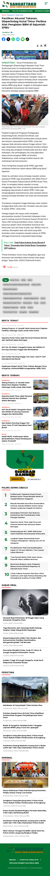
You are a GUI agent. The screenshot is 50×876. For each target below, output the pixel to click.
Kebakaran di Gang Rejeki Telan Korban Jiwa (22, 705)
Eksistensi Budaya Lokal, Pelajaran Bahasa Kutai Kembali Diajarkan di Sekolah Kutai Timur (25, 566)
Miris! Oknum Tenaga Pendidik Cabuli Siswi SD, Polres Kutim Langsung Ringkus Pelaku (24, 832)
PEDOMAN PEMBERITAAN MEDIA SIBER (24, 863)
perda (23, 307)
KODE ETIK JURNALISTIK (29, 860)
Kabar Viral (19, 15)
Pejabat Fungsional (10, 307)
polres (30, 307)
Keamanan (27, 303)
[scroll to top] (46, 862)
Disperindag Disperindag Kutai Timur (17, 294)
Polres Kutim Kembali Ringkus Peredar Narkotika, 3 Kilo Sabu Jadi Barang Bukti (25, 812)
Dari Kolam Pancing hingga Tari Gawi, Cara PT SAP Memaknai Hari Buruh (17, 425)
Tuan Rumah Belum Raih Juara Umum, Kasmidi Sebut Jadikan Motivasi (26, 558)
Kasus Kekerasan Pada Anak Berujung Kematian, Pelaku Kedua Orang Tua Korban (24, 791)
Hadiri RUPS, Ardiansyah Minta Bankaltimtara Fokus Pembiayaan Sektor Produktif (17, 439)
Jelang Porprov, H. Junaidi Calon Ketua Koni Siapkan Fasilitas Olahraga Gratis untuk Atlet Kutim (16, 385)
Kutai (36, 303)
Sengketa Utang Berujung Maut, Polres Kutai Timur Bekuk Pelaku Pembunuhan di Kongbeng (24, 736)
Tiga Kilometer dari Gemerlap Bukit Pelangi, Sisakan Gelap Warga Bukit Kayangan (22, 629)
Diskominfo (36, 285)
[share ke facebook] (4, 40)
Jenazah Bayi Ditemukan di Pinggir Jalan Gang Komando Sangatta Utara (23, 619)
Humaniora (10, 15)
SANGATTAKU (8, 63)
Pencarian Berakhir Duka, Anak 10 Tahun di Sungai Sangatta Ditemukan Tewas (22, 651)
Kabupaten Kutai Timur (12, 303)
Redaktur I (6, 32)
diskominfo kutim (10, 289)
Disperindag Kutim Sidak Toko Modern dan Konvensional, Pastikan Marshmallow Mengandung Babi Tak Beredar (22, 640)
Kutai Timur (14, 280)
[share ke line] (23, 40)
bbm (30, 280)
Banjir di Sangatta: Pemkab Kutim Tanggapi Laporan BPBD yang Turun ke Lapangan (22, 726)
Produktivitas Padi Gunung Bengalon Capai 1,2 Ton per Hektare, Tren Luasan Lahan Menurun (27, 550)
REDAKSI (12, 860)
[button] (37, 46)
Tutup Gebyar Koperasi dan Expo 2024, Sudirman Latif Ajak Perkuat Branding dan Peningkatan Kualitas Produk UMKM (28, 575)
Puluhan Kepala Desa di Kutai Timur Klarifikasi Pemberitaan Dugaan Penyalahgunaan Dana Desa (23, 715)
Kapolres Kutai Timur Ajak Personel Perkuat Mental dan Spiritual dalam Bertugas (17, 398)
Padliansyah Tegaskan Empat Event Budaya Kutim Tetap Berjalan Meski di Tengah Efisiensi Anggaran (26, 496)
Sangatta (23, 312)
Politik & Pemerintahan (22, 11)
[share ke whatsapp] (13, 40)
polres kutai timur (10, 312)
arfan (23, 280)
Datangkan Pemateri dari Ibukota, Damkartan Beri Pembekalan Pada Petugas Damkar (25, 515)
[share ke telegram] (18, 40)
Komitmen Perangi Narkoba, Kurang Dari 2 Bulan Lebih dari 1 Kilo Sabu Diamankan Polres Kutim (24, 747)
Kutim (43, 303)
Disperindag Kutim (31, 298)
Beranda (6, 11)
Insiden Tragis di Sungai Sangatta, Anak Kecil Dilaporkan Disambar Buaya (23, 661)
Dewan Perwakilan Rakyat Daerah (16, 285)
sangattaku (33, 312)
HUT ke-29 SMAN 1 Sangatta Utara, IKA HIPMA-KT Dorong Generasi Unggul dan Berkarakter (17, 412)
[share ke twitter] (9, 40)
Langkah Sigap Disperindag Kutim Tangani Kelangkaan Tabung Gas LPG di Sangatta (27, 541)
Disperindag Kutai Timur (12, 298)
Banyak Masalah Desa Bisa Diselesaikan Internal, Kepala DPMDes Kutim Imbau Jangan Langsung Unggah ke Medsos (27, 505)
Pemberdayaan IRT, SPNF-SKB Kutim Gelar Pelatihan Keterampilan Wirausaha (27, 532)
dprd (43, 298)
